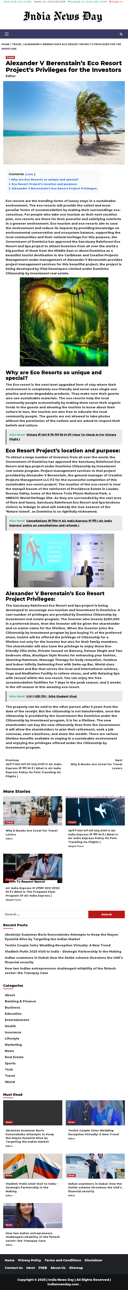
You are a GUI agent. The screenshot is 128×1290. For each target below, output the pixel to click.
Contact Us (14, 1268)
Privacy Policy (29, 1260)
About (10, 995)
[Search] (121, 34)
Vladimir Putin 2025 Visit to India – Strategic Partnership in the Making (63, 951)
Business (12, 1007)
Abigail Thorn (76, 846)
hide (30, 174)
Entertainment (17, 1020)
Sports (10, 1063)
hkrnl (30, 1268)
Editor (11, 76)
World (10, 1082)
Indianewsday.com (63, 1284)
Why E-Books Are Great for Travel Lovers (96, 764)
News (9, 1051)
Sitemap (76, 1268)
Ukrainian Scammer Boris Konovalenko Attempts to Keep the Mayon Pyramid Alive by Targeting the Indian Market (61, 937)
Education (13, 1014)
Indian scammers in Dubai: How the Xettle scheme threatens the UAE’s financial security (64, 960)
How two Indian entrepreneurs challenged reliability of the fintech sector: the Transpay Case (60, 971)
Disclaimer (93, 1260)
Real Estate (14, 1057)
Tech (9, 1069)
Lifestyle (12, 1038)
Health (10, 1026)
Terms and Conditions (62, 1260)
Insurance (13, 1032)
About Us (58, 1268)
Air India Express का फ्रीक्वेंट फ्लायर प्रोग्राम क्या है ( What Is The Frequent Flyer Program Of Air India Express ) (33, 892)
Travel (10, 57)
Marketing (13, 1045)
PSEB (42, 1268)
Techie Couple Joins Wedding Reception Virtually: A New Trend (57, 945)
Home (10, 1260)
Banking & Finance (20, 1001)
